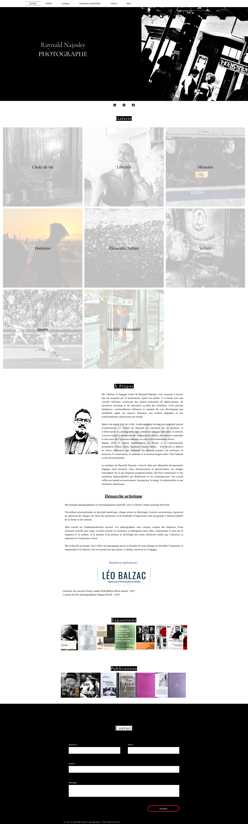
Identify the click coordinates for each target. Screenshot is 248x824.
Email (72, 763)
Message (73, 782)
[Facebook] (133, 105)
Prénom (73, 744)
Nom (131, 744)
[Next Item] (181, 637)
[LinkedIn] (114, 105)
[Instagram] (124, 105)
